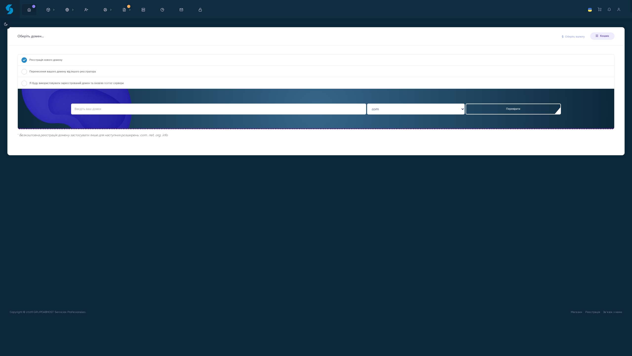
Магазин (576, 312)
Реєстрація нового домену (45, 60)
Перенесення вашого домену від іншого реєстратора (62, 71)
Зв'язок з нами (612, 312)
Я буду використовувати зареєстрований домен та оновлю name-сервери (76, 83)
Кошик (604, 36)
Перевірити (513, 109)
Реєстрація (592, 312)
